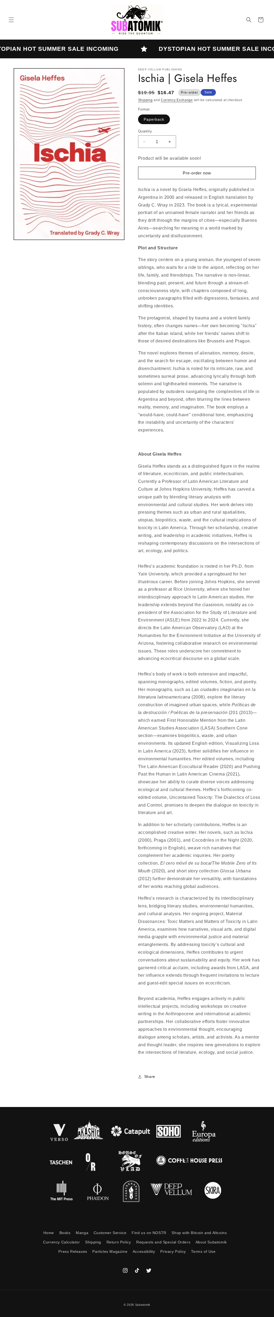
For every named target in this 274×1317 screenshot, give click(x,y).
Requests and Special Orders (163, 1242)
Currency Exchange (177, 100)
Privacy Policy (173, 1251)
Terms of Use (203, 1251)
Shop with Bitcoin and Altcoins (199, 1233)
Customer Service (110, 1233)
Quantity (145, 131)
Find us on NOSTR (149, 1233)
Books (65, 1233)
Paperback (154, 119)
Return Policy (118, 1242)
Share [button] (149, 1076)
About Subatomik (211, 1242)
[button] (11, 20)
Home (48, 1233)
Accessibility (144, 1251)
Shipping (145, 100)
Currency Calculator (61, 1242)
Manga (82, 1233)
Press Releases (72, 1251)
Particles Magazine (109, 1251)
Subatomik (142, 1304)
